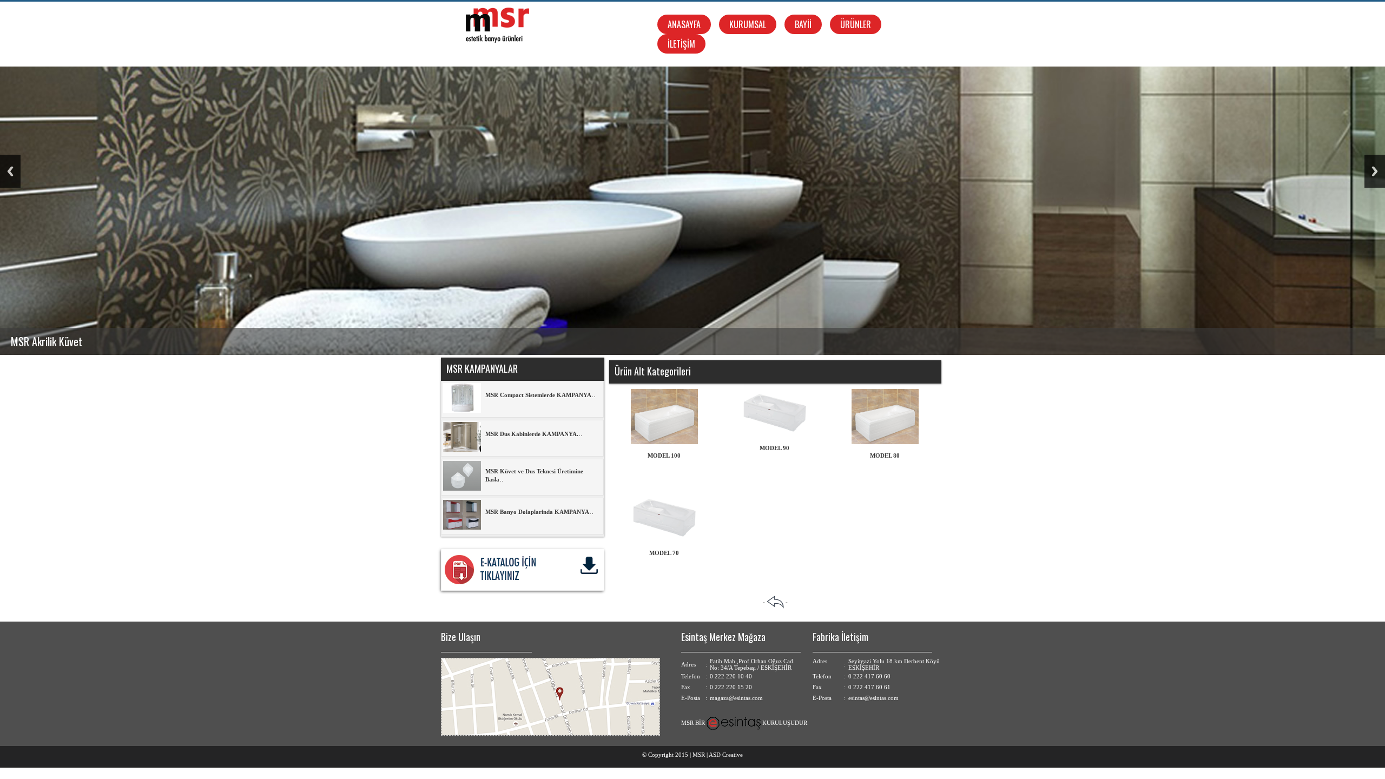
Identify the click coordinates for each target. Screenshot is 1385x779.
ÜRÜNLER (855, 24)
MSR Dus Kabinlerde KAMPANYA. (531, 434)
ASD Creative (726, 754)
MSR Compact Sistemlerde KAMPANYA (538, 395)
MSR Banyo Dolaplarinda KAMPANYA (537, 512)
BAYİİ (803, 24)
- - (775, 601)
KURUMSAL (747, 24)
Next (1374, 171)
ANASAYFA (684, 24)
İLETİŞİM (681, 43)
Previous (10, 171)
